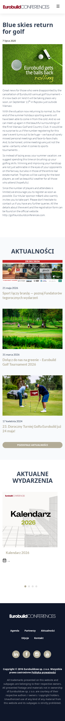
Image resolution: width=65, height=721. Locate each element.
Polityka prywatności (44, 672)
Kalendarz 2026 (17, 553)
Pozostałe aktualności (32, 445)
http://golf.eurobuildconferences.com (23, 215)
